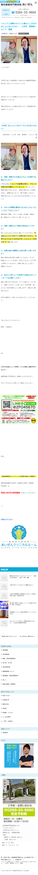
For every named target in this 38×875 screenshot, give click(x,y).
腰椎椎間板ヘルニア (8, 671)
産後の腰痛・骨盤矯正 (9, 684)
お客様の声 (4, 33)
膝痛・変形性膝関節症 (9, 658)
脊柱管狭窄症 (6, 667)
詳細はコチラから (7, 519)
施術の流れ (6, 704)
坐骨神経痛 (6, 654)
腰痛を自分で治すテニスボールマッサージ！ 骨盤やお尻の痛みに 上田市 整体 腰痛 (23, 576)
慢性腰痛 (5, 650)
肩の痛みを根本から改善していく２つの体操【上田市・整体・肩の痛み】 (23, 603)
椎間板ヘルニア (13, 33)
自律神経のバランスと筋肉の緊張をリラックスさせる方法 (23, 612)
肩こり (5, 680)
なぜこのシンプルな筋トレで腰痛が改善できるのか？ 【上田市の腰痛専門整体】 (22, 621)
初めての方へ (6, 695)
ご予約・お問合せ (8, 721)
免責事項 (5, 732)
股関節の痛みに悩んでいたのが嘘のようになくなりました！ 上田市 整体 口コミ (10, 636)
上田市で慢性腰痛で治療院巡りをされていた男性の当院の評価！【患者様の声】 (23, 594)
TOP (18, 857)
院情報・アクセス (8, 712)
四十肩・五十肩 (7, 662)
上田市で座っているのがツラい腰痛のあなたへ (22, 585)
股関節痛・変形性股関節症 (10, 675)
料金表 (5, 708)
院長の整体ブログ (23, 33)
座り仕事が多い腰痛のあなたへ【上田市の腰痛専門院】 (29, 636)
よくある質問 (6, 717)
